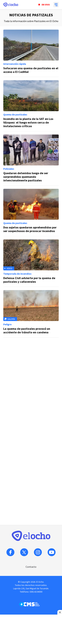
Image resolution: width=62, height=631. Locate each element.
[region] (31, 361)
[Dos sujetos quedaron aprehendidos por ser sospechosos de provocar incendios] (31, 212)
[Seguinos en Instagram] (38, 552)
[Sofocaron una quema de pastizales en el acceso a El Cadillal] (31, 53)
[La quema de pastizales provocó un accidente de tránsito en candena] (31, 313)
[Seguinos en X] (24, 552)
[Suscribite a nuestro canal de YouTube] (52, 552)
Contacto (31, 566)
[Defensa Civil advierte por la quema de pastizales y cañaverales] (31, 263)
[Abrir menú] (56, 4)
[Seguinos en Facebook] (10, 552)
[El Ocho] (10, 5)
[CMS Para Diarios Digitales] (29, 604)
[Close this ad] (59, 612)
